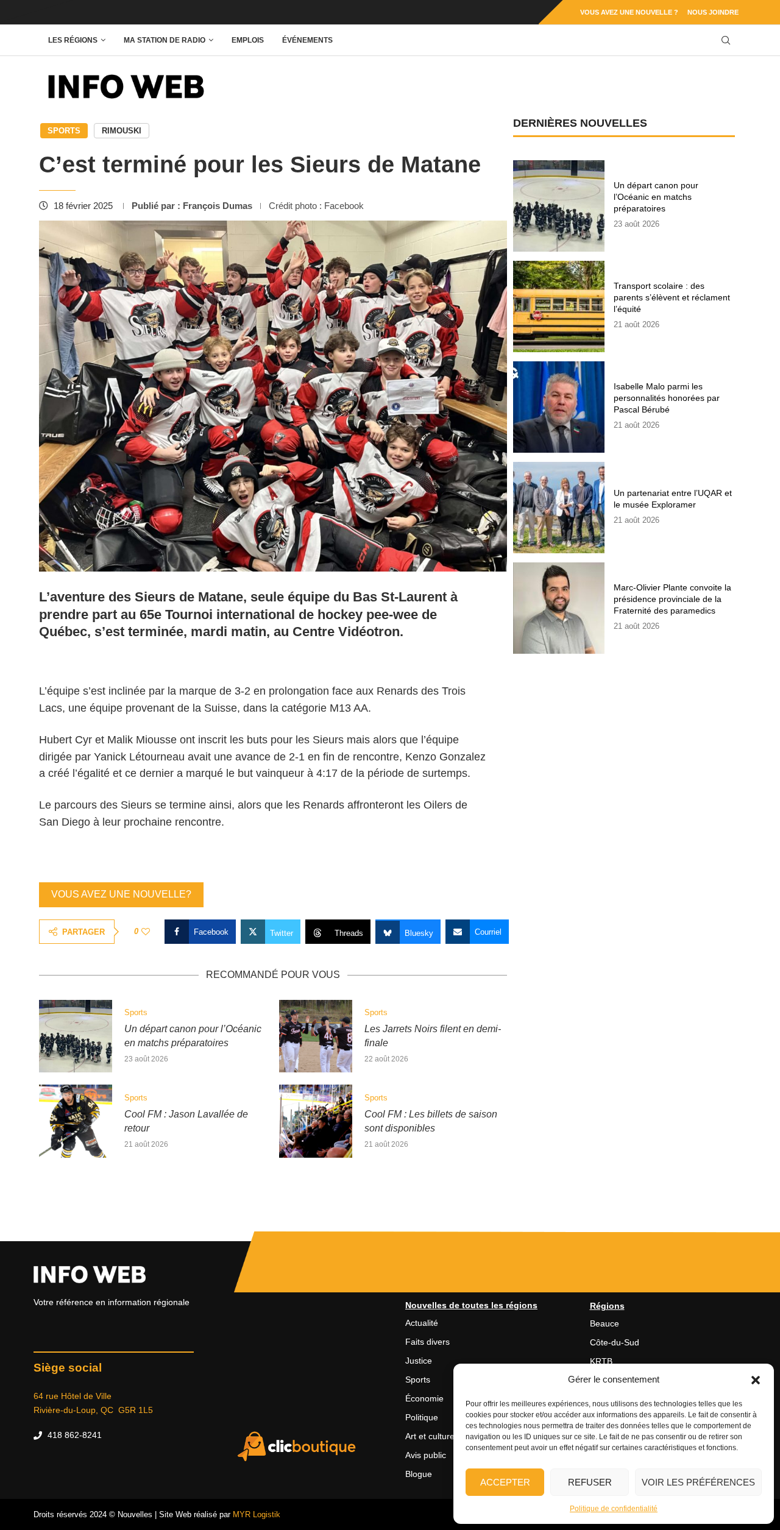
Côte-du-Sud (614, 1342)
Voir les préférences (698, 1482)
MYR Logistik (256, 1514)
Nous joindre (713, 12)
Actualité (421, 1323)
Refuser (590, 1482)
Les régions (73, 40)
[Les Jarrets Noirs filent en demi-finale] (315, 1036)
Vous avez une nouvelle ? (629, 12)
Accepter (505, 1482)
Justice (418, 1360)
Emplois (248, 40)
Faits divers (427, 1342)
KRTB (601, 1361)
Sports (64, 130)
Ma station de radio (164, 40)
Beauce (604, 1323)
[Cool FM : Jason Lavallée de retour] (75, 1121)
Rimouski (121, 130)
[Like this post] (145, 931)
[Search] (726, 40)
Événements (307, 40)
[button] (756, 1379)
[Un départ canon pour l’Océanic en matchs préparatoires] (75, 1036)
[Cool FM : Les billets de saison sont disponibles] (315, 1121)
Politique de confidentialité (614, 1508)
